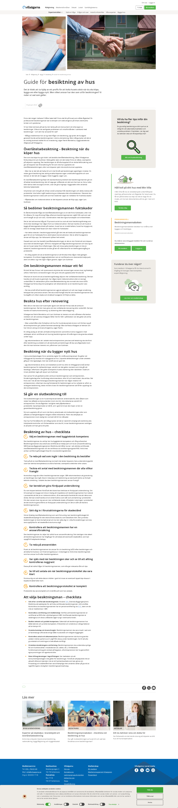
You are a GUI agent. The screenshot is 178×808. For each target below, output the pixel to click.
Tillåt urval (150, 796)
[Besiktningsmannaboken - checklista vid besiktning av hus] (89, 715)
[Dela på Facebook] (144, 688)
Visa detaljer (113, 804)
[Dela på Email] (154, 688)
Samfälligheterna (91, 7)
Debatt (74, 7)
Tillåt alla (150, 790)
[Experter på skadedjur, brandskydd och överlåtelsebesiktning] (43, 715)
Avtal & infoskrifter (97, 12)
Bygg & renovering (31, 728)
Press (66, 781)
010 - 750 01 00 (31, 769)
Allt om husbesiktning (133, 157)
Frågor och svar (83, 12)
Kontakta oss (69, 772)
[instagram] (153, 770)
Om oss (144, 3)
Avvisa (150, 802)
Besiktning (74, 728)
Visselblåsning (69, 784)
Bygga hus (121, 12)
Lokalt (80, 7)
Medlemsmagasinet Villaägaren (100, 772)
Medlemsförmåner (63, 7)
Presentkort (92, 775)
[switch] (66, 804)
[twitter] (142, 770)
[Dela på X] (149, 688)
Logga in (152, 3)
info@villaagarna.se (33, 772)
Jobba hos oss (69, 778)
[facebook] (136, 770)
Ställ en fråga (71, 12)
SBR (66, 602)
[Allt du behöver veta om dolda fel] (134, 715)
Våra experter (111, 12)
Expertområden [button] (54, 12)
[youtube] (147, 770)
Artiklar (118, 728)
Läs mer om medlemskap (133, 298)
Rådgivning (49, 7)
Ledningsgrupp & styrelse (74, 775)
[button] (140, 7)
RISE (79, 606)
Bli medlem (150, 7)
